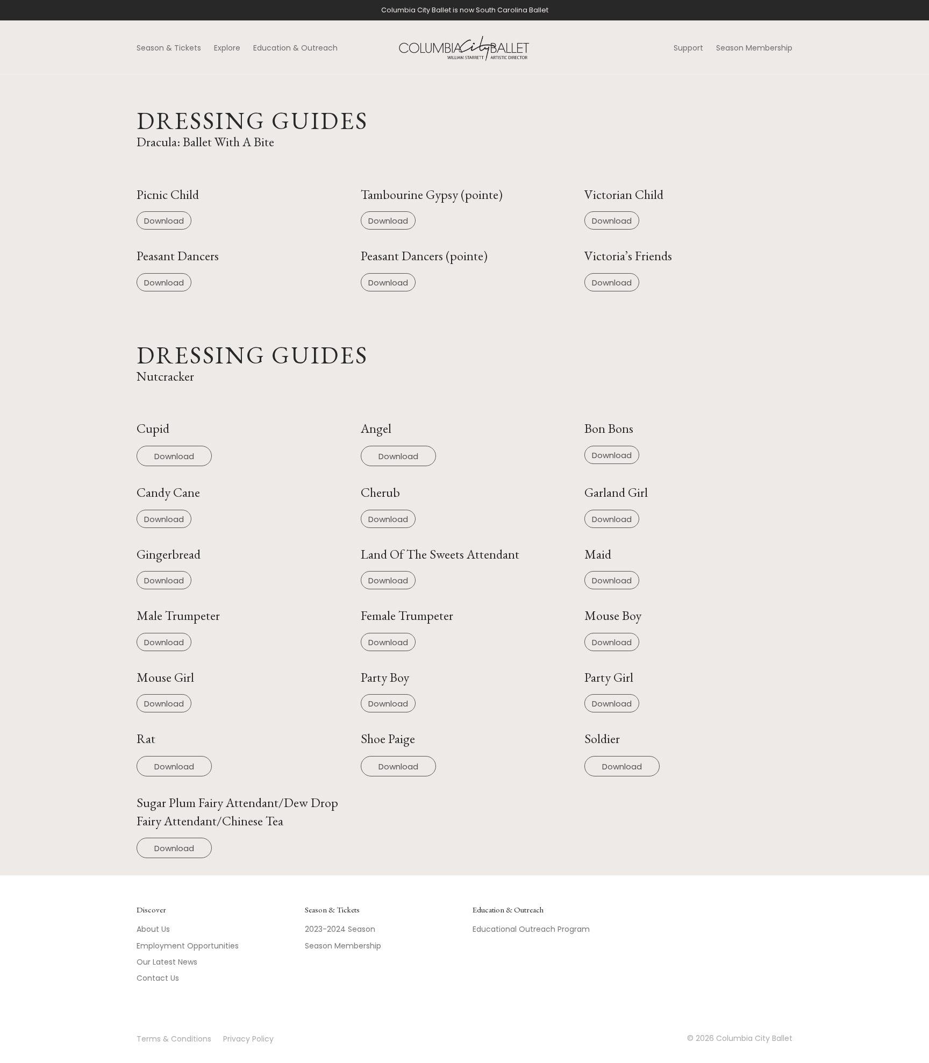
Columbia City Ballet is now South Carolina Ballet (464, 10)
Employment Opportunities (188, 945)
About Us (153, 929)
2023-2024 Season (340, 929)
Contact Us (158, 978)
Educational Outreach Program (531, 929)
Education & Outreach (295, 47)
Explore (227, 47)
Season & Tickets (169, 47)
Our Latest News (167, 962)
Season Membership (754, 47)
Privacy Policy (248, 1038)
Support (688, 47)
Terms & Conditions (174, 1038)
